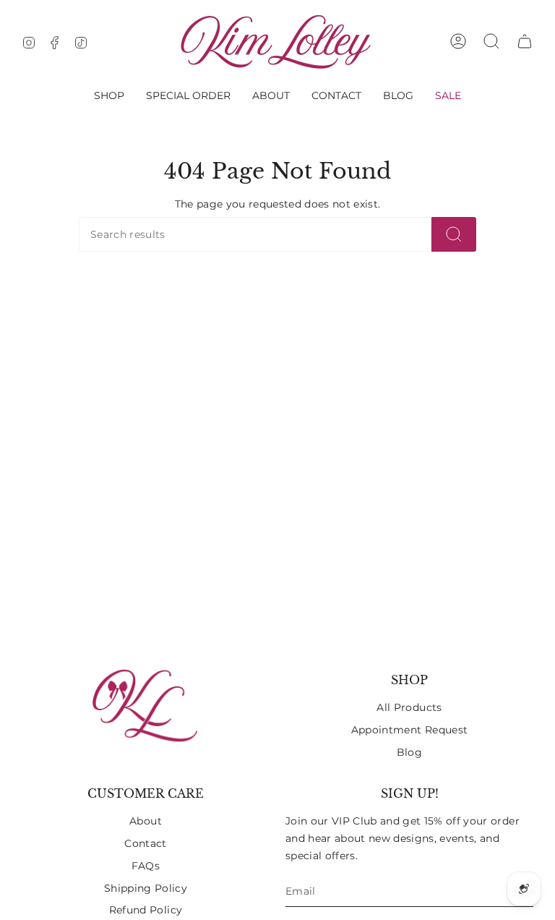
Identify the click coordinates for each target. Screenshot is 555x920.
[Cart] (524, 41)
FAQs (146, 866)
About (145, 821)
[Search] (453, 234)
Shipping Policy (145, 888)
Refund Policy (145, 910)
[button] (109, 95)
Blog (409, 752)
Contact (145, 843)
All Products (409, 707)
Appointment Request (409, 730)
